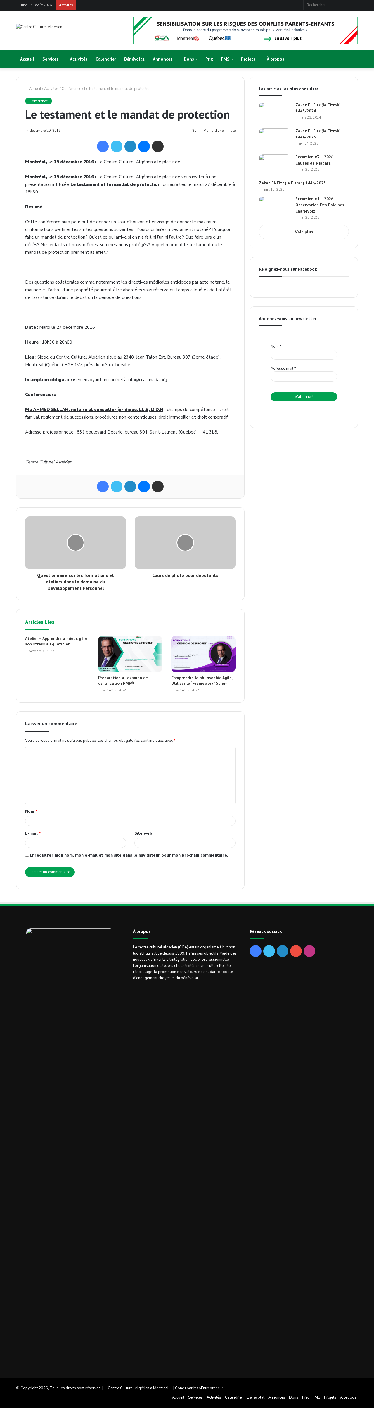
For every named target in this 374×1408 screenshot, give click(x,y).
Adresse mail (283, 368)
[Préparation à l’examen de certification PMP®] (130, 654)
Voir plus (304, 232)
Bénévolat (134, 59)
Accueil (27, 59)
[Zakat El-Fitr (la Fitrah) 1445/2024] (275, 113)
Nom (31, 811)
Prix (209, 59)
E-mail (33, 833)
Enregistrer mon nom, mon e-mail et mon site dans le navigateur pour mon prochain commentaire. (129, 855)
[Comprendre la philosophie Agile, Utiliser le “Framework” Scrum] (203, 654)
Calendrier (106, 59)
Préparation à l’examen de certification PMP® (123, 680)
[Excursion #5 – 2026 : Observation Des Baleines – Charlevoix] (275, 207)
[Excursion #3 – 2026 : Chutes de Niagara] (275, 165)
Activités (78, 59)
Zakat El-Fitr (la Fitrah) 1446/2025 (292, 183)
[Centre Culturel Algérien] (39, 27)
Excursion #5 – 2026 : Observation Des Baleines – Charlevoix (321, 205)
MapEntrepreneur (208, 1388)
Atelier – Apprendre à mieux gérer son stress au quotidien (57, 641)
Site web (143, 833)
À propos (275, 59)
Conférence (71, 88)
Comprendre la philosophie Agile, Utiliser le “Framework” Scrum (201, 680)
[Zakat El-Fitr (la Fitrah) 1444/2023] (275, 139)
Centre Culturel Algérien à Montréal (138, 1388)
